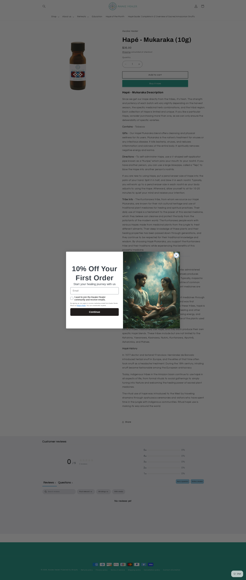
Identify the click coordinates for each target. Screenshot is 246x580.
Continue (94, 312)
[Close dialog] (176, 255)
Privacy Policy (81, 305)
